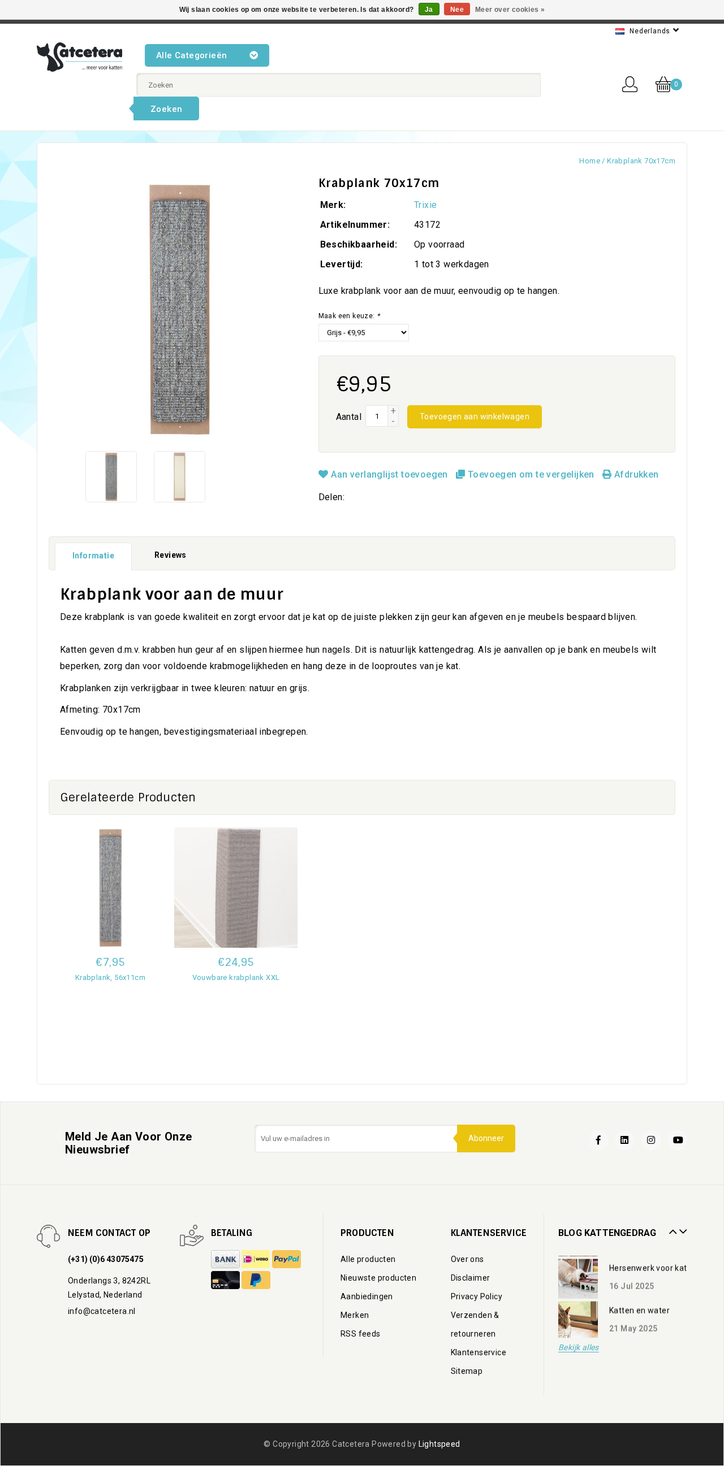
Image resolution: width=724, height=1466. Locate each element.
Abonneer (486, 1138)
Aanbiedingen (367, 1296)
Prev (671, 1227)
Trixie (425, 204)
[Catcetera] (79, 57)
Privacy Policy (477, 1296)
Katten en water (639, 1307)
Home (589, 161)
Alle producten (368, 1259)
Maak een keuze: (349, 316)
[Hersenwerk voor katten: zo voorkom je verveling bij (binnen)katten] (578, 1275)
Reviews (170, 554)
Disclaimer (470, 1277)
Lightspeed (439, 1443)
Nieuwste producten (378, 1277)
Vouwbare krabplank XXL (236, 977)
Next (681, 1227)
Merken (355, 1315)
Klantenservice (479, 1352)
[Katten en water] (578, 1318)
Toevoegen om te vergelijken (531, 474)
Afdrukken (635, 474)
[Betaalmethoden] (226, 1259)
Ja (429, 10)
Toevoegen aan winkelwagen (474, 416)
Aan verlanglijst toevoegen (389, 474)
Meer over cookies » (510, 10)
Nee (457, 10)
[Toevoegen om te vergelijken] (110, 994)
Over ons (467, 1259)
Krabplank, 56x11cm (110, 977)
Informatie (93, 555)
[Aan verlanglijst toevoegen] (110, 1054)
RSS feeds (361, 1333)
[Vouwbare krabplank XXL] (236, 887)
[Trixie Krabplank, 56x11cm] (110, 887)
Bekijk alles (578, 1347)
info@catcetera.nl (102, 1311)
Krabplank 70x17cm (641, 161)
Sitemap (467, 1371)
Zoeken (166, 109)
